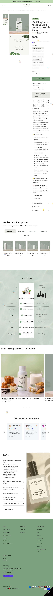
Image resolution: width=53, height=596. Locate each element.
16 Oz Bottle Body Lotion (38, 62)
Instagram (5, 560)
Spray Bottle (21, 231)
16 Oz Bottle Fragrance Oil (38, 56)
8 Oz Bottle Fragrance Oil (38, 53)
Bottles (5, 538)
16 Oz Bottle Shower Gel (37, 65)
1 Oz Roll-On (35, 67)
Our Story (22, 529)
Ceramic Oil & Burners (8, 543)
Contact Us (22, 532)
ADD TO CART (40, 79)
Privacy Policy (40, 541)
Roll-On (26, 235)
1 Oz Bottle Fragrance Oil (37, 48)
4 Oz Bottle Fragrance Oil (38, 51)
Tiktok (4, 558)
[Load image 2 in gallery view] (5, 21)
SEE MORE (8, 509)
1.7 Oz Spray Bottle (36, 59)
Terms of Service (41, 543)
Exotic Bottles (6, 541)
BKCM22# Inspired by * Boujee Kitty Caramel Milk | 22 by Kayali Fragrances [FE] (20, 399)
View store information (38, 89)
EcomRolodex (15, 588)
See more (11, 436)
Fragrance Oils (11, 11)
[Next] (26, 33)
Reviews (38, 535)
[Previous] (11, 33)
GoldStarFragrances (12, 586)
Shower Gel (43, 231)
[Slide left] (23, 407)
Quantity (33, 71)
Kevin (29, 425)
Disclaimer (39, 546)
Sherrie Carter (15, 425)
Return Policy (40, 538)
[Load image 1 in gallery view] (5, 16)
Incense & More (7, 535)
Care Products (6, 532)
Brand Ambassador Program (41, 550)
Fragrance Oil (10, 231)
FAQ (38, 532)
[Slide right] (29, 407)
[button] (51, 5)
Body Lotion (32, 231)
